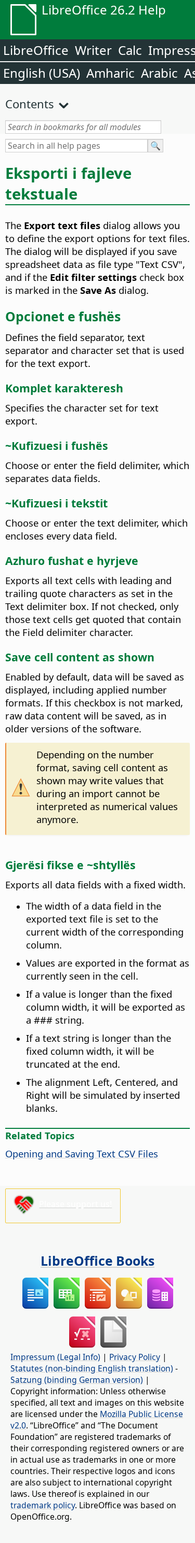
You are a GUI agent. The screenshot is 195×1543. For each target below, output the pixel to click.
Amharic (110, 72)
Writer (93, 50)
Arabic (159, 72)
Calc (130, 50)
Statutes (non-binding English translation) (91, 1368)
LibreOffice (36, 50)
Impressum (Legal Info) (55, 1357)
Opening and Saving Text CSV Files (81, 1153)
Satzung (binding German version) (76, 1379)
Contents (29, 103)
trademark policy (42, 1505)
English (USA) (41, 72)
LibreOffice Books (97, 1260)
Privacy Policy (134, 1357)
